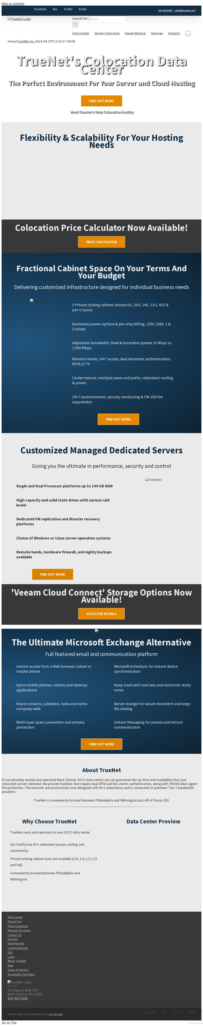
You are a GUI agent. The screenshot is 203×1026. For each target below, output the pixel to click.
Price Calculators (18, 926)
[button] (188, 33)
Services (13, 939)
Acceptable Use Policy (21, 974)
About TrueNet (17, 961)
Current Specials (18, 948)
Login (11, 957)
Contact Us (15, 935)
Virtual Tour (15, 921)
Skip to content (13, 3)
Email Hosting (16, 943)
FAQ (10, 952)
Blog (10, 965)
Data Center (15, 917)
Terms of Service (18, 970)
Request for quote (19, 930)
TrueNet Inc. (26, 41)
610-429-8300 (165, 10)
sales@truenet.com (185, 10)
